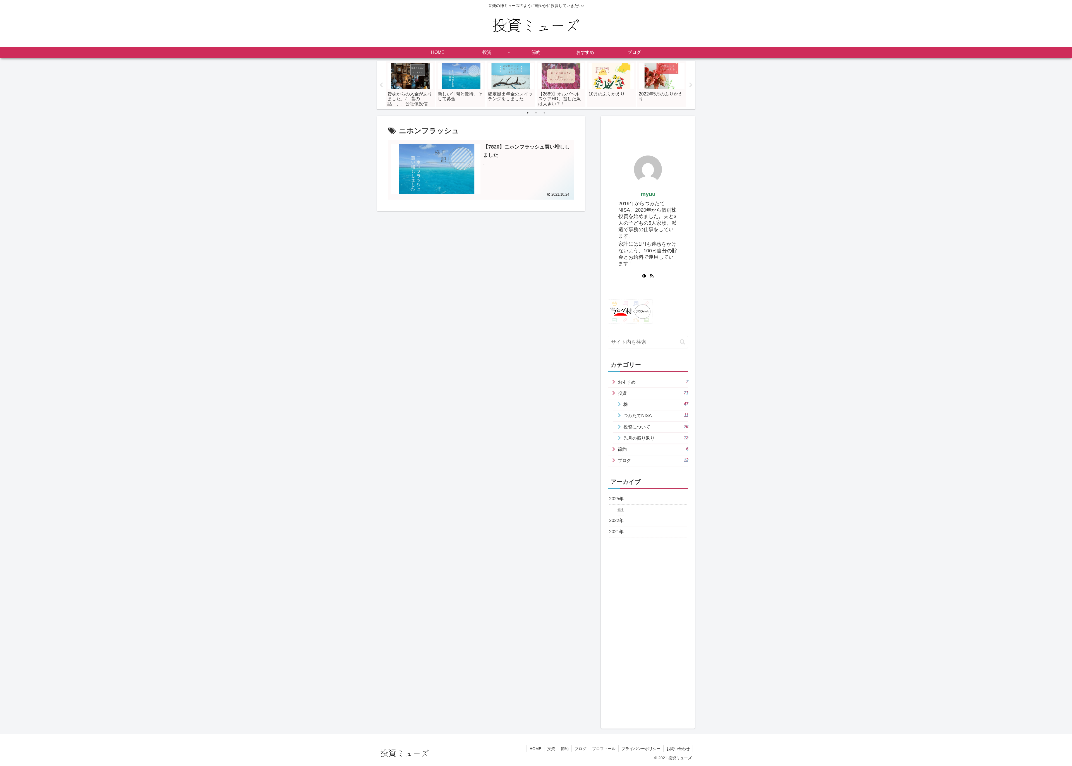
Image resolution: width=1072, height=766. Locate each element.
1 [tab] (527, 113)
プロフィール (604, 748)
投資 (653, 393)
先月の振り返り (655, 438)
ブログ (653, 460)
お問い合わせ (678, 748)
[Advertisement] (648, 129)
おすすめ (653, 381)
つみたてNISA (655, 415)
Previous (381, 85)
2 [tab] (536, 113)
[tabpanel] (410, 84)
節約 (653, 449)
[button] (682, 342)
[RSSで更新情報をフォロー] (652, 276)
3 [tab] (544, 113)
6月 (621, 509)
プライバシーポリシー (641, 748)
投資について (655, 426)
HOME (535, 748)
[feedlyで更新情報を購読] (644, 276)
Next (691, 85)
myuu (648, 194)
